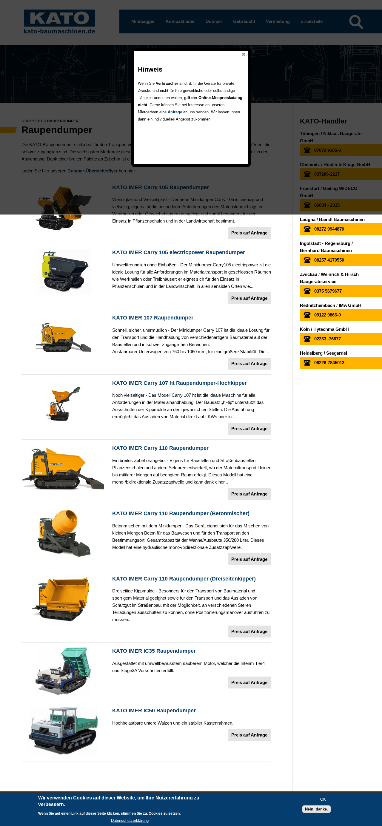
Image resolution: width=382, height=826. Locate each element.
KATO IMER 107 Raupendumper (152, 318)
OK (323, 799)
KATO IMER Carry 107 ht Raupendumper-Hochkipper (179, 383)
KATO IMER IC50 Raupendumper (154, 711)
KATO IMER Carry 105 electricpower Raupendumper (178, 252)
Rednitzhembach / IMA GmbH (330, 305)
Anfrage (175, 112)
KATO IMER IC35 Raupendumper (154, 651)
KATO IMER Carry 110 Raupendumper (160, 448)
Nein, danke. (316, 809)
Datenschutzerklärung (130, 820)
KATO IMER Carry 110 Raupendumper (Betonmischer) (180, 513)
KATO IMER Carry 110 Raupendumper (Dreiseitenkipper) (184, 579)
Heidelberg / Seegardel (323, 353)
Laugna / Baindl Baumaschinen (332, 219)
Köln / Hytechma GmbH (324, 329)
